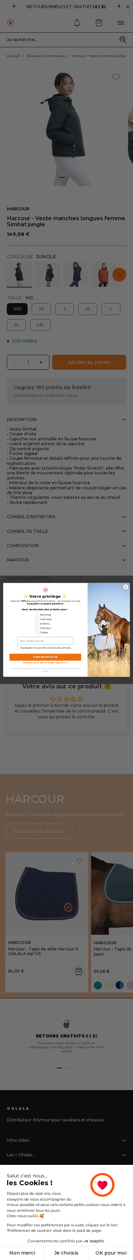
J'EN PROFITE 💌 (45, 657)
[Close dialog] (126, 587)
